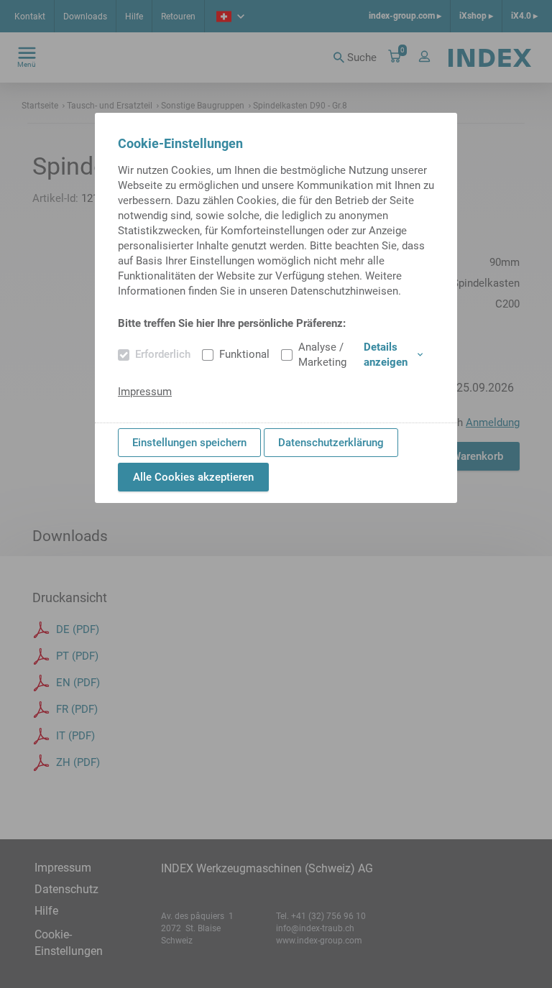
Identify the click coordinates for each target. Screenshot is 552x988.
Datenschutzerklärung (331, 442)
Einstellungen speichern (189, 442)
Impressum (145, 391)
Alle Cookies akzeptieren (193, 477)
